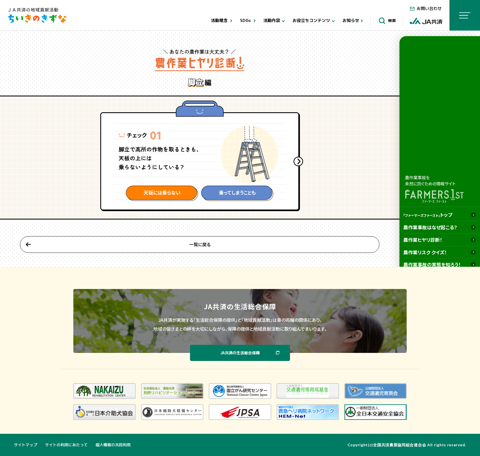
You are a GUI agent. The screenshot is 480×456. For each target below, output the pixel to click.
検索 (391, 20)
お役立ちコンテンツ (311, 20)
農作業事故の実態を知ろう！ (432, 264)
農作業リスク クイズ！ (425, 252)
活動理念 (220, 20)
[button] (298, 161)
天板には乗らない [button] (162, 192)
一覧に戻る (200, 244)
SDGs (246, 20)
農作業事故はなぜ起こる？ (430, 227)
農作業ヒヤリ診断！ (422, 239)
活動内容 (272, 20)
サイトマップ (25, 444)
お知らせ (350, 20)
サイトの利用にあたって (66, 444)
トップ (427, 214)
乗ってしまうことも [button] (237, 192)
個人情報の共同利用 (113, 444)
